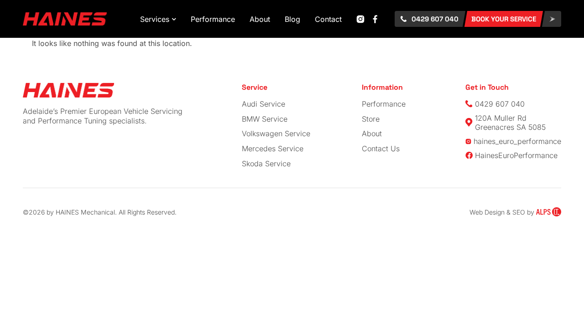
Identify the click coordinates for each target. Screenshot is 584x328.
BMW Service (264, 118)
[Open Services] (174, 19)
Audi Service (263, 103)
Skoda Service (266, 163)
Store (371, 118)
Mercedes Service (272, 148)
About (372, 133)
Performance (384, 103)
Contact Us (381, 148)
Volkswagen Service (276, 133)
